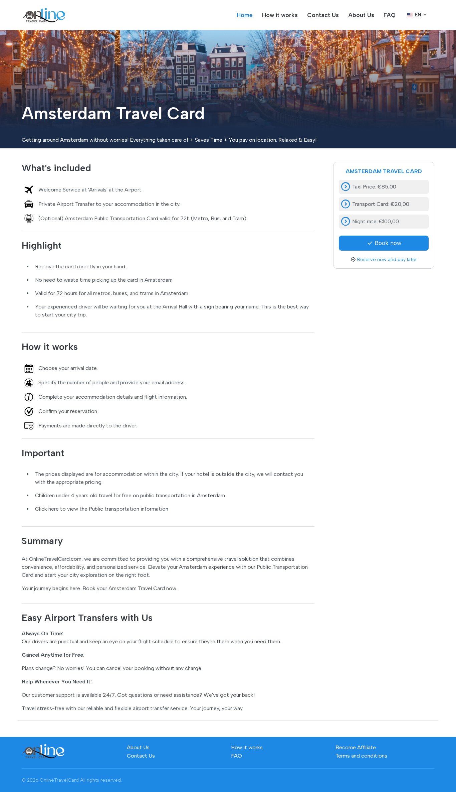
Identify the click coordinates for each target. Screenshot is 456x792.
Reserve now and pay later (387, 259)
